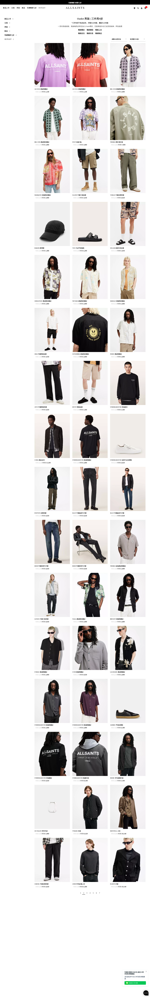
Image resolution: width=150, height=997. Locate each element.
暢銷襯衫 (81, 30)
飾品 (23, 8)
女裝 (13, 8)
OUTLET (42, 8)
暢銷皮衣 (81, 33)
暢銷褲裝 (90, 30)
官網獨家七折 (32, 8)
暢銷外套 (90, 33)
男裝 (18, 8)
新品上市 (6, 8)
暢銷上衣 (98, 30)
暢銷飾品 (98, 33)
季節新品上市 (75, 3)
